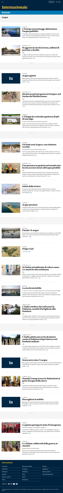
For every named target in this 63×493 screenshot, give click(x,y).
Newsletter (25, 479)
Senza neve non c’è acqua (34, 360)
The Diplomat (36, 427)
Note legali (56, 489)
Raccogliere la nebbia (32, 399)
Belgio (58, 290)
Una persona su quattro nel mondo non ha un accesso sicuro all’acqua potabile (41, 167)
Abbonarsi (51, 1)
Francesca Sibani (26, 121)
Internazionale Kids (47, 474)
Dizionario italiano (27, 466)
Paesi (23, 474)
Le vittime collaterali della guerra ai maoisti (40, 445)
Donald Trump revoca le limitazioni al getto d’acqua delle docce (41, 380)
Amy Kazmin (25, 149)
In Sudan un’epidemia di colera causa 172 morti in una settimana (40, 268)
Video (3, 479)
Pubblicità (25, 471)
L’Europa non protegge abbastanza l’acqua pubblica (39, 30)
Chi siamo (4, 466)
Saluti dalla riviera (31, 186)
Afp (23, 52)
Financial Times (34, 149)
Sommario (5, 471)
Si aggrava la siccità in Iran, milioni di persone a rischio (40, 49)
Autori (24, 477)
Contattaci (5, 469)
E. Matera (40, 290)
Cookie (3, 490)
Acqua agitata (29, 76)
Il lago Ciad (27, 249)
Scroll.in (33, 448)
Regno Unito (42, 149)
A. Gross (30, 290)
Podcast (44, 466)
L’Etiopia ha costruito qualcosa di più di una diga (40, 118)
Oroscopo (24, 469)
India (37, 448)
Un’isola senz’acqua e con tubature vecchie (39, 146)
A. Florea (24, 290)
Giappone (43, 427)
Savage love (45, 469)
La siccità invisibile (31, 288)
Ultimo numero (46, 471)
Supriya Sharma (26, 448)
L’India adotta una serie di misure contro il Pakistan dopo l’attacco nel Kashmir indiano (39, 339)
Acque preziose (30, 205)
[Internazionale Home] (7, 462)
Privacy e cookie (6, 477)
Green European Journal (49, 290)
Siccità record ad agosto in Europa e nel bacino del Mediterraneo (41, 95)
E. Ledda (35, 290)
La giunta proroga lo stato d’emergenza (41, 425)
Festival (4, 474)
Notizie (6, 12)
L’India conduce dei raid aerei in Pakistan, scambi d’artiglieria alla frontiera (39, 309)
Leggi (48, 37)
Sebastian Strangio (27, 427)
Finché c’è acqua (30, 230)
